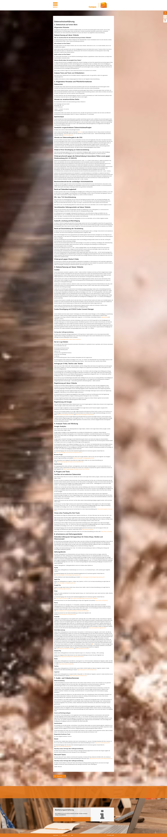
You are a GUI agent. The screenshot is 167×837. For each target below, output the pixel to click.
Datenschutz (64, 835)
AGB (72, 835)
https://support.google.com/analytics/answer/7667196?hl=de (76, 469)
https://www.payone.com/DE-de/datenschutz (86, 669)
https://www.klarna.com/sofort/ (82, 648)
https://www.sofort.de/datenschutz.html (65, 648)
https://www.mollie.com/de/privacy (66, 664)
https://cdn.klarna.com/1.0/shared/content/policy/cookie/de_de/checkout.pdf (72, 610)
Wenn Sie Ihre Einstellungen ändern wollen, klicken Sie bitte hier (67, 339)
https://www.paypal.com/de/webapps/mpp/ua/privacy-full (92, 577)
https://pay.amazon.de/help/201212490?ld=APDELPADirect (71, 656)
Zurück (59, 776)
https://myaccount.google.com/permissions (85, 414)
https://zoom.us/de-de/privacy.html (102, 742)
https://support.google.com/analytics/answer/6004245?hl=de (70, 461)
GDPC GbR (80, 132)
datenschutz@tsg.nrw (68, 135)
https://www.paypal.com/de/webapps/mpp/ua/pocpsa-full (68, 575)
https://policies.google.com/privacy (63, 588)
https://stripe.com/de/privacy (62, 598)
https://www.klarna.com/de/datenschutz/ (67, 614)
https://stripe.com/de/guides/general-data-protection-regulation (84, 598)
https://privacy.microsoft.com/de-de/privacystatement (101, 758)
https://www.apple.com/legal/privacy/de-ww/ (66, 583)
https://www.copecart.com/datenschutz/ (78, 675)
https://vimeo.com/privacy (87, 529)
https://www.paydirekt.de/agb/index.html (97, 627)
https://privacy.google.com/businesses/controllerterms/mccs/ (69, 452)
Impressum (55, 835)
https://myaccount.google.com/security (65, 414)
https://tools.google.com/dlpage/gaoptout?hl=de (84, 458)
